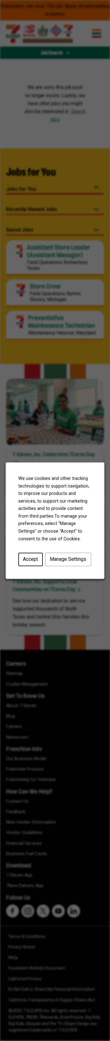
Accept (30, 559)
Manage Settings (68, 559)
